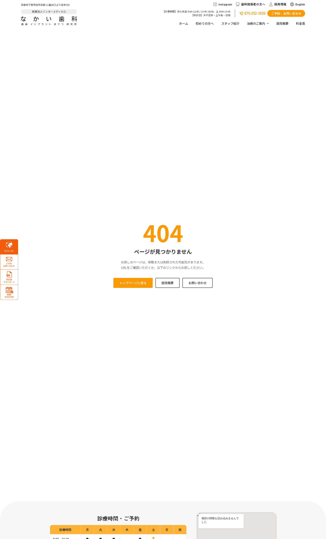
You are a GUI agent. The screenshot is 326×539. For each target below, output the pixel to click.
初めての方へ (205, 23)
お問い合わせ (197, 283)
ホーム (183, 23)
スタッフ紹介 (230, 23)
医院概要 (282, 23)
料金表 (300, 23)
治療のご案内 (256, 23)
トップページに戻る (133, 283)
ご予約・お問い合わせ (286, 13)
